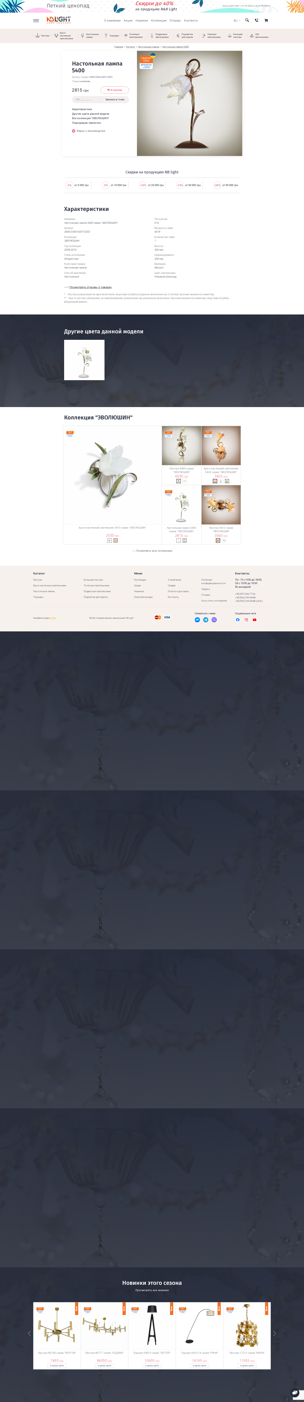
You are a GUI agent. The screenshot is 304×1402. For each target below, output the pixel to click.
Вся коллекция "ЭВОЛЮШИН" (90, 118)
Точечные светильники (96, 585)
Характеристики (82, 109)
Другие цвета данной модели (90, 113)
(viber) (259, 601)
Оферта (205, 589)
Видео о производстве (91, 130)
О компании (112, 20)
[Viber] (214, 620)
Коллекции (159, 20)
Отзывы (175, 20)
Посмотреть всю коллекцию (154, 550)
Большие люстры (93, 580)
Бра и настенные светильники (49, 585)
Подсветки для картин (96, 597)
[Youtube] (254, 620)
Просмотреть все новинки (152, 1290)
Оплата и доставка (178, 591)
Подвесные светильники (97, 591)
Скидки (172, 585)
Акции (128, 20)
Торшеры (38, 597)
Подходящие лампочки (86, 122)
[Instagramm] (246, 620)
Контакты (191, 20)
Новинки (142, 20)
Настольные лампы (44, 591)
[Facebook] (197, 620)
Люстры (37, 580)
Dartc (53, 618)
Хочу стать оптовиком (214, 600)
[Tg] (205, 620)
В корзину (116, 90)
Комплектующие (143, 597)
